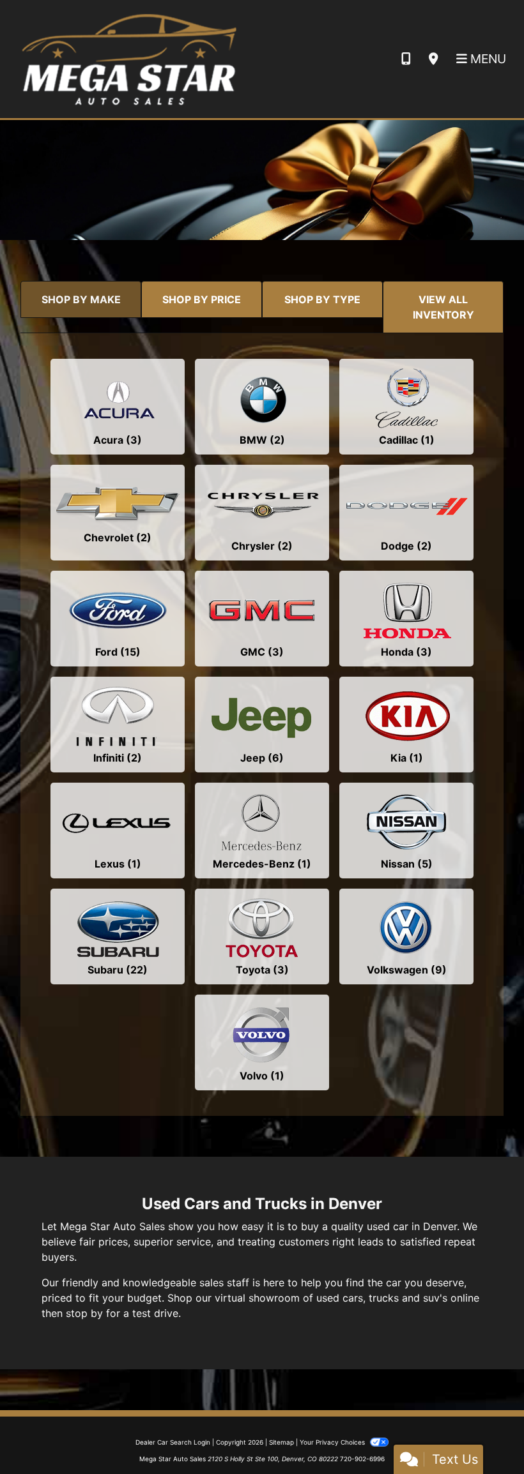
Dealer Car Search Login (172, 1442)
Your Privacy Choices (333, 1442)
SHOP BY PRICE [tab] (201, 299)
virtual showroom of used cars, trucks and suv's (331, 1297)
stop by (84, 1313)
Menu (486, 58)
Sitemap (281, 1442)
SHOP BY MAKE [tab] (81, 299)
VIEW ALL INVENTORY (443, 307)
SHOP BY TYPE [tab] (322, 299)
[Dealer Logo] (126, 58)
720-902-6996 (362, 1459)
